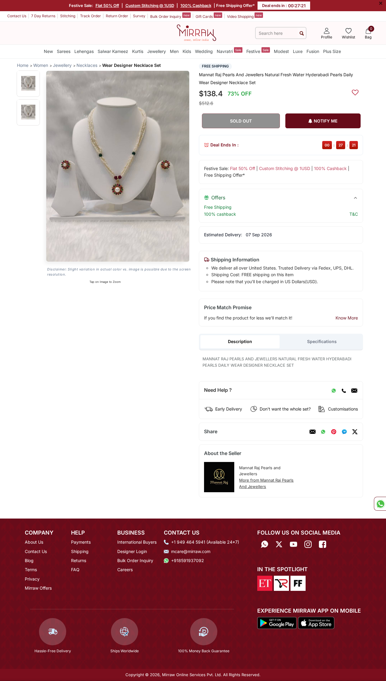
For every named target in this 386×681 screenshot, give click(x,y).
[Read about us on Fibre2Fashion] (298, 583)
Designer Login (132, 551)
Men (174, 51)
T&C (353, 214)
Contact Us (16, 16)
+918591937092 (187, 560)
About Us (34, 542)
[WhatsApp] (334, 390)
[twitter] (355, 432)
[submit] (301, 33)
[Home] (196, 32)
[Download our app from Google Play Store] (277, 622)
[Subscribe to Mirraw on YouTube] (293, 544)
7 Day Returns (43, 16)
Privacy (32, 578)
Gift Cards (208, 16)
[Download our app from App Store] (316, 622)
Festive (257, 51)
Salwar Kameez (113, 51)
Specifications (322, 341)
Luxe (298, 51)
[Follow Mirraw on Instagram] (308, 544)
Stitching (67, 16)
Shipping (80, 551)
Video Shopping (244, 16)
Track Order (90, 16)
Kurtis (137, 51)
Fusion (313, 51)
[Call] (343, 390)
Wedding (204, 51)
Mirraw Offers (38, 588)
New (48, 51)
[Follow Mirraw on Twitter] (279, 544)
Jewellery (156, 51)
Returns (78, 560)
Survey (139, 16)
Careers (125, 569)
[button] (28, 83)
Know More (347, 317)
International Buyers (137, 542)
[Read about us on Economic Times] (264, 583)
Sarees (63, 51)
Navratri (229, 51)
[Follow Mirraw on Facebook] (322, 544)
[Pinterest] (334, 432)
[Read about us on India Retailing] (281, 583)
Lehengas (84, 51)
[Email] (354, 390)
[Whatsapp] (264, 544)
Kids (187, 51)
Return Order (117, 16)
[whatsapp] (323, 432)
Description (240, 341)
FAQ (75, 569)
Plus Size (332, 51)
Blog (29, 560)
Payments (81, 542)
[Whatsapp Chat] (380, 504)
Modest (281, 51)
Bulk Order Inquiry (170, 16)
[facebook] (344, 432)
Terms (31, 569)
